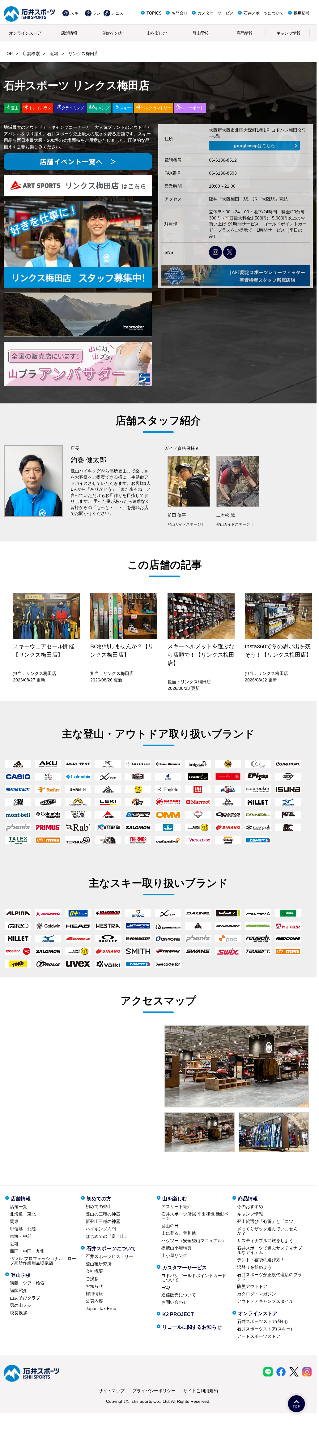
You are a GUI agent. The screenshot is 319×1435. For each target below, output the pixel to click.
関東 (14, 1221)
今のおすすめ (250, 1206)
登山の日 (170, 1225)
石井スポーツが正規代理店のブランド (269, 1276)
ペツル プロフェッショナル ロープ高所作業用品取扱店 (43, 1260)
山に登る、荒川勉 (178, 1233)
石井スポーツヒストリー (109, 1256)
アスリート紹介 (176, 1206)
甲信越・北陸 (23, 1228)
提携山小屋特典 (176, 1248)
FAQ (165, 1287)
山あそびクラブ (25, 1297)
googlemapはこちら (254, 145)
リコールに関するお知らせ (192, 1327)
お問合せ (180, 13)
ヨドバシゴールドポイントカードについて (193, 1277)
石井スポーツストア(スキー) (264, 1328)
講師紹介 (18, 1290)
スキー (76, 13)
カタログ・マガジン (256, 1293)
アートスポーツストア (258, 1336)
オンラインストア (25, 33)
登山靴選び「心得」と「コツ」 (267, 1221)
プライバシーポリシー (154, 1390)
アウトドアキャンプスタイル (265, 1301)
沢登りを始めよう (254, 1267)
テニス (117, 13)
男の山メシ (21, 1305)
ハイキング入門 (101, 1228)
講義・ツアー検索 (27, 1283)
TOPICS (154, 13)
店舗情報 (69, 33)
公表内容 (94, 1300)
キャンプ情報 (288, 33)
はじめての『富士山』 (107, 1236)
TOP (8, 53)
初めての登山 (99, 1206)
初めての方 (113, 33)
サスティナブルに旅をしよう (265, 1240)
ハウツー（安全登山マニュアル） (193, 1240)
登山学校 (201, 33)
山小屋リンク (174, 1255)
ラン (97, 13)
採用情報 (302, 13)
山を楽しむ (157, 33)
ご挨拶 (92, 1278)
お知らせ (94, 1286)
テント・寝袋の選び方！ (261, 1259)
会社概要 (94, 1271)
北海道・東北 (23, 1213)
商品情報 (244, 33)
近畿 (54, 53)
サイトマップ (112, 1390)
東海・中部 (21, 1236)
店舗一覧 (18, 1206)
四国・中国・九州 (27, 1251)
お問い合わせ (174, 1302)
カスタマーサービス (216, 13)
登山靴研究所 (99, 1263)
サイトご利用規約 (200, 1390)
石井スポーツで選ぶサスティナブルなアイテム (269, 1250)
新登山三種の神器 (103, 1221)
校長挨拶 (18, 1312)
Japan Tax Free (101, 1308)
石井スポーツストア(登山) (262, 1321)
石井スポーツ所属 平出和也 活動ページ (195, 1216)
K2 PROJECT (178, 1314)
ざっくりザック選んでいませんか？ (267, 1231)
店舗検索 (31, 53)
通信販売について (178, 1294)
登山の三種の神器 (103, 1213)
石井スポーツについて (264, 13)
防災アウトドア (252, 1286)
